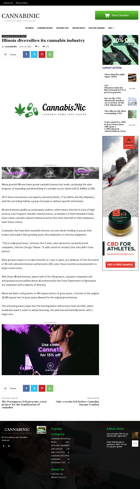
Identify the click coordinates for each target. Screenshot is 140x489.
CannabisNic (11, 46)
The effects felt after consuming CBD (115, 112)
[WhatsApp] (49, 54)
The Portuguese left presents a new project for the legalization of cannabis (24, 404)
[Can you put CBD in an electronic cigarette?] (135, 435)
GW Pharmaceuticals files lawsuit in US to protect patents (115, 89)
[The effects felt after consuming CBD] (132, 114)
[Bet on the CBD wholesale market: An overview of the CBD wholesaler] (132, 101)
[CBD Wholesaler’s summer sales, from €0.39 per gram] (135, 443)
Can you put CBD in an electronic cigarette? (117, 435)
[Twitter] (34, 54)
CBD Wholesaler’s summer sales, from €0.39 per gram (117, 444)
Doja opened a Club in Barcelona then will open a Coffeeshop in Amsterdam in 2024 (115, 126)
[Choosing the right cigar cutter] (132, 77)
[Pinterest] (42, 54)
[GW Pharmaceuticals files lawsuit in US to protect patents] (132, 88)
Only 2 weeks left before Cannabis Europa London (77, 403)
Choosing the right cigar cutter (114, 75)
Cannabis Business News (14, 36)
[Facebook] (26, 54)
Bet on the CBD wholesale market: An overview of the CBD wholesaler (114, 102)
